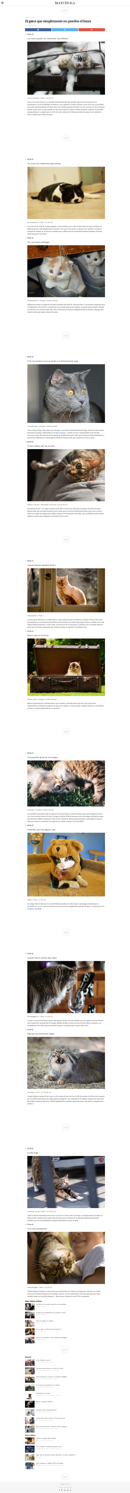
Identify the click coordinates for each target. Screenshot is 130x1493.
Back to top (65, 1484)
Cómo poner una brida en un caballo (48, 1385)
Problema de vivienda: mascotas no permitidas (51, 1304)
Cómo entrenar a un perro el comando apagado (51, 1376)
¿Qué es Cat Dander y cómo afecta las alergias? (51, 1337)
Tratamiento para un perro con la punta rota (50, 1418)
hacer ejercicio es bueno (60, 1215)
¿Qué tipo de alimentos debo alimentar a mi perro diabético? (56, 1455)
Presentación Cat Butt (43, 1393)
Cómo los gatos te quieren (44, 1321)
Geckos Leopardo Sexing (44, 1401)
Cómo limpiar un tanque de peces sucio (49, 1446)
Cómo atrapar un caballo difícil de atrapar (49, 1463)
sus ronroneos (88, 107)
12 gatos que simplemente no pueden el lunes (51, 1312)
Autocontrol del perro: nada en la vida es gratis (51, 1426)
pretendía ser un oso (34, 906)
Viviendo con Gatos (30, 17)
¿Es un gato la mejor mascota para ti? (48, 1329)
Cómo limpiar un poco (43, 1360)
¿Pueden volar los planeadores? (46, 1410)
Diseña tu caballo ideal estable (46, 1438)
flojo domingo (61, 433)
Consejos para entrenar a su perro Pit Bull (49, 1368)
